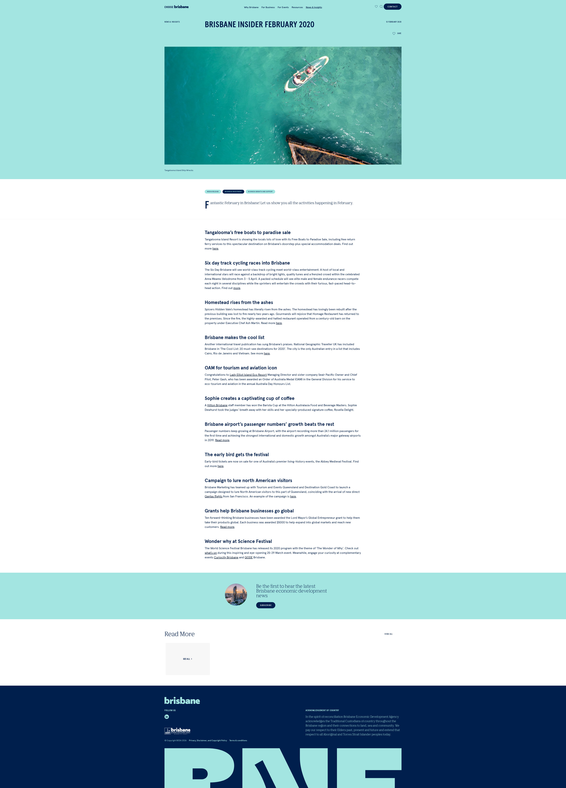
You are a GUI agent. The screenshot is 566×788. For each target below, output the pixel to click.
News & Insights (314, 7)
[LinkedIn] (166, 717)
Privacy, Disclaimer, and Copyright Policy (208, 740)
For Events (283, 7)
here (215, 248)
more (236, 288)
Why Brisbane (251, 7)
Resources (297, 7)
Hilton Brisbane (217, 405)
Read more (222, 440)
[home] (182, 7)
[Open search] (381, 6)
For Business (268, 7)
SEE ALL (186, 659)
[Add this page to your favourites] (376, 6)
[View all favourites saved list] (376, 6)
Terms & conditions (238, 740)
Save (399, 33)
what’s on (211, 553)
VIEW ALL (389, 634)
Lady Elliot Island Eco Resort (248, 375)
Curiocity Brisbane (226, 557)
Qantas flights (213, 496)
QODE (249, 557)
